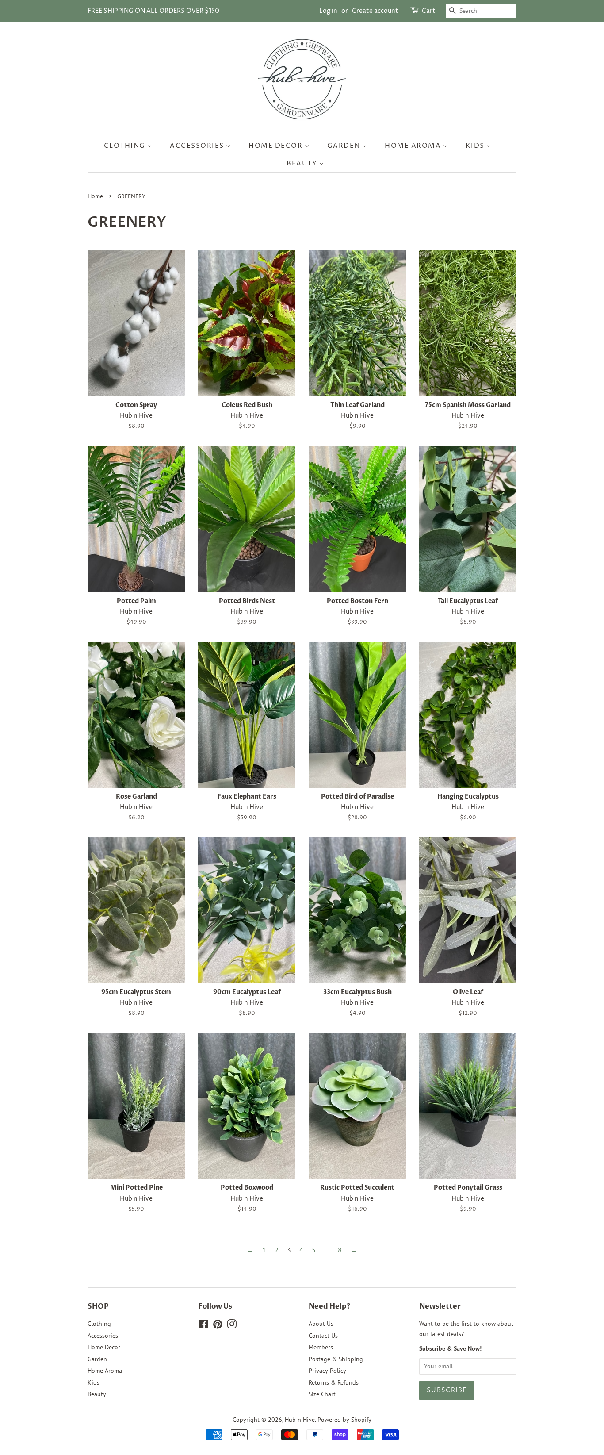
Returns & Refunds (334, 1382)
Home (95, 196)
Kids (476, 145)
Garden (345, 145)
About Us (321, 1324)
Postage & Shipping (336, 1359)
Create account (375, 11)
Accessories (198, 145)
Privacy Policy (327, 1370)
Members (321, 1347)
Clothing (126, 145)
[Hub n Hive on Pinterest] (217, 1326)
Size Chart (322, 1394)
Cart (429, 11)
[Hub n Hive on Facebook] (203, 1326)
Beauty (303, 163)
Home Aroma (414, 145)
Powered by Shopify (344, 1420)
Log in (328, 11)
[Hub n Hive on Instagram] (232, 1326)
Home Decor (276, 145)
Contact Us (323, 1336)
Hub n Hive (300, 1420)
